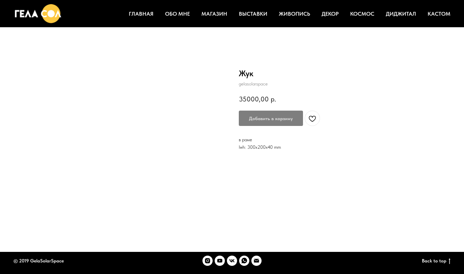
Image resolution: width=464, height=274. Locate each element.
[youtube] (220, 261)
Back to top (434, 260)
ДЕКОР (330, 14)
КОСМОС (362, 14)
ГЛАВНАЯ (141, 14)
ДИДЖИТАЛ (401, 14)
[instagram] (207, 261)
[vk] (232, 261)
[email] (256, 261)
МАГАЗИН (214, 14)
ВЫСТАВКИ (253, 14)
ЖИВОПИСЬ (294, 14)
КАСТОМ (439, 14)
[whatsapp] (244, 261)
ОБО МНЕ (177, 14)
